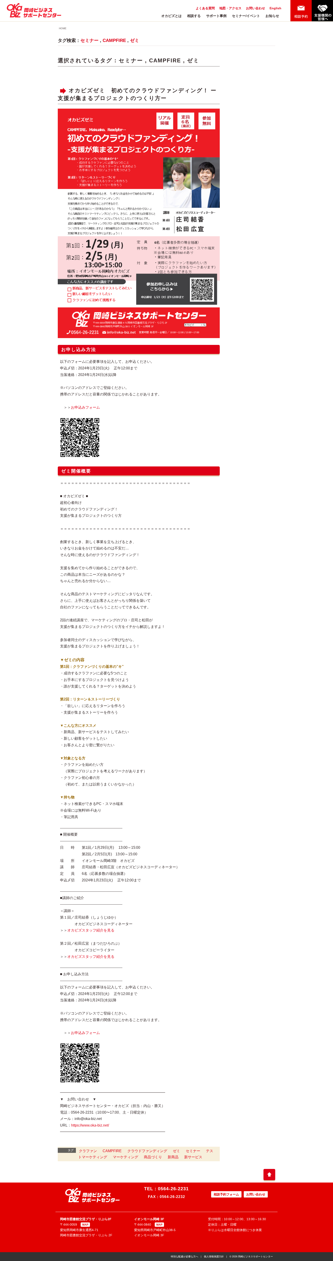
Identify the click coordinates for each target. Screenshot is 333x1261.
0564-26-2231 (173, 1188)
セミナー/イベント (246, 16)
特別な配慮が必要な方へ (184, 1256)
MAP (85, 1224)
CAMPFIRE (114, 40)
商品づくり (153, 1157)
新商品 (173, 1157)
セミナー (89, 40)
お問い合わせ (255, 8)
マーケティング (125, 1157)
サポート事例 (216, 16)
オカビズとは (171, 16)
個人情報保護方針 (214, 1256)
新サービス (193, 1157)
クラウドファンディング (147, 1151)
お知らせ (272, 16)
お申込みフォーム (85, 407)
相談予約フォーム (226, 1194)
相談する (194, 16)
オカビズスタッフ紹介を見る (90, 930)
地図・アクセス (230, 8)
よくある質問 (205, 8)
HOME (62, 28)
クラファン (88, 1151)
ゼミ (134, 40)
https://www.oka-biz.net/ (90, 1125)
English (275, 8)
